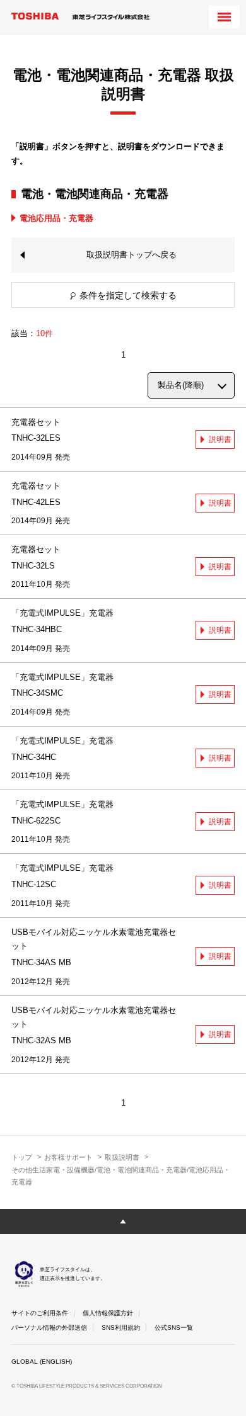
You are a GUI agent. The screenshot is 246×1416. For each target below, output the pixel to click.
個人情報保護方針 (108, 1313)
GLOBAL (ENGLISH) (41, 1361)
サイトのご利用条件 (39, 1313)
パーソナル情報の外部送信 (49, 1327)
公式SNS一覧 (174, 1327)
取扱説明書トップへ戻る (131, 254)
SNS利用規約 (121, 1327)
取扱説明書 (122, 1157)
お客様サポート (68, 1157)
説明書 (220, 439)
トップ (21, 1157)
